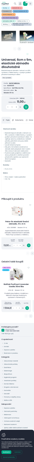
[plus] (16, 107)
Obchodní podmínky (10, 411)
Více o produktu (7, 78)
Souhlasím (6, 452)
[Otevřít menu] (30, 3)
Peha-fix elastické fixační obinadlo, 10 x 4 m (17, 222)
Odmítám (17, 452)
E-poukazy (6, 11)
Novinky (5, 8)
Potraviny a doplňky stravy (12, 397)
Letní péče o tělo (7, 21)
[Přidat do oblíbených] (27, 54)
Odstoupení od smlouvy (11, 418)
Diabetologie (8, 371)
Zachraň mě (15, 8)
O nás (6, 343)
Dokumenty (19, 120)
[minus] (7, 107)
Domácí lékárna (9, 384)
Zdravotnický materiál (11, 361)
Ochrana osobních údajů (12, 421)
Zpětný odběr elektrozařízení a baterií (16, 428)
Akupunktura (8, 374)
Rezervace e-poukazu (11, 353)
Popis (8, 120)
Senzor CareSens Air (19, 11)
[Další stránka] (19, 49)
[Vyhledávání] (15, 3)
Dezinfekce (7, 367)
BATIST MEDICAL (14, 83)
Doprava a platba (9, 350)
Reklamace (7, 415)
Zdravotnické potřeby (11, 364)
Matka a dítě (8, 400)
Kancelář (7, 394)
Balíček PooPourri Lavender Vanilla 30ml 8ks (16, 285)
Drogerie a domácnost (11, 387)
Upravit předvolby (9, 457)
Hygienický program (10, 377)
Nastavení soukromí (10, 424)
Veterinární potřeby (10, 380)
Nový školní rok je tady (9, 18)
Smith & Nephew (7, 14)
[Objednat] (26, 107)
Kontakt (6, 346)
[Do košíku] (29, 245)
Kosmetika (7, 390)
